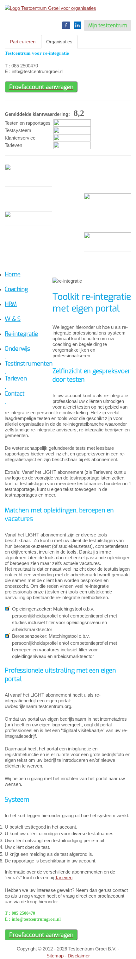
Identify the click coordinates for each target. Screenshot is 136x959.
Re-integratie (21, 334)
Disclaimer (79, 955)
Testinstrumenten (29, 363)
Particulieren (22, 41)
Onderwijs (17, 349)
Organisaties (59, 41)
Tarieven (63, 877)
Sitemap (55, 955)
